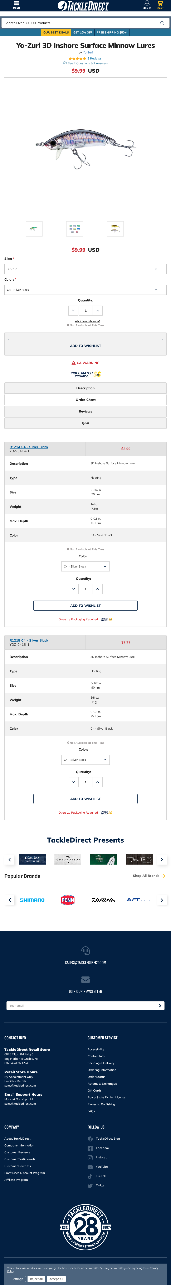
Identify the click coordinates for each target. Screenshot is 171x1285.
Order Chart (86, 400)
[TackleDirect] (83, 5)
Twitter (101, 1185)
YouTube (102, 1167)
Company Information (19, 1145)
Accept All (56, 1279)
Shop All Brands (146, 876)
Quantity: (85, 300)
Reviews (85, 411)
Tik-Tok (101, 1176)
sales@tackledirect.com (20, 1085)
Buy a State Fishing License (107, 1097)
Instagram (103, 1157)
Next (162, 860)
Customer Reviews (17, 1152)
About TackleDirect (17, 1138)
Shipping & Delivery (101, 1063)
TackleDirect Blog (108, 1138)
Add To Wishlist (85, 346)
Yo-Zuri (88, 52)
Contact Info (96, 1056)
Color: (10, 279)
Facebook (102, 1148)
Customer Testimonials (19, 1159)
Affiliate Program (16, 1180)
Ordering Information (102, 1070)
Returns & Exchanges (102, 1083)
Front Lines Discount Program (24, 1173)
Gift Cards (95, 1090)
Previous (9, 860)
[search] (162, 23)
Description (85, 388)
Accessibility (96, 1049)
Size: (9, 259)
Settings (17, 1279)
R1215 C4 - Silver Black (29, 640)
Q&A (85, 423)
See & (88, 63)
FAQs (91, 1111)
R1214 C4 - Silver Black (29, 447)
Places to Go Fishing (101, 1104)
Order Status (96, 1077)
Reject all (36, 1279)
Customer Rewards (17, 1166)
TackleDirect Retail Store (27, 1050)
